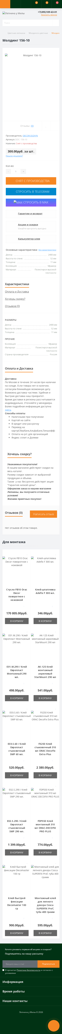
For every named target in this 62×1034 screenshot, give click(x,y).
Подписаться (48, 963)
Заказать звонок (49, 14)
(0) (32, 125)
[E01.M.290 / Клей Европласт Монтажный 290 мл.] (16, 647)
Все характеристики (47, 250)
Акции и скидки (28, 224)
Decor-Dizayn (30, 135)
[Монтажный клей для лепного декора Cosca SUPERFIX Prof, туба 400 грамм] (45, 878)
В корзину (16, 621)
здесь (8, 409)
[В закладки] (27, 553)
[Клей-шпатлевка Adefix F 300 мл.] (45, 570)
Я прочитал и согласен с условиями (29, 971)
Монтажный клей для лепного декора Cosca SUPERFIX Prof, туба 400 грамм (45, 905)
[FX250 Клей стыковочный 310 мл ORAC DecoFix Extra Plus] (45, 724)
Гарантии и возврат (30, 213)
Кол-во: (10, 165)
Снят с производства (32, 181)
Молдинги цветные (38, 33)
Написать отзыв (43, 514)
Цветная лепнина (16, 33)
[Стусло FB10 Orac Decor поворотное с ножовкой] (16, 570)
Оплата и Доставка (17, 291)
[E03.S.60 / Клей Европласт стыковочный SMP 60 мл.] (16, 724)
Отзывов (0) (12, 306)
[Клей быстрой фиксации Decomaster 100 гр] (16, 878)
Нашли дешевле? (14, 155)
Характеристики (17, 284)
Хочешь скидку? (15, 299)
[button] (26, 4)
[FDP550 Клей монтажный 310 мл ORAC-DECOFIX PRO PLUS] (45, 801)
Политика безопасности (28, 970)
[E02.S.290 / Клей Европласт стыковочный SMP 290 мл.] (16, 801)
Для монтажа (13, 542)
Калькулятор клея (29, 238)
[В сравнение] (27, 558)
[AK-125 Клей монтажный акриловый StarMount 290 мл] (45, 647)
